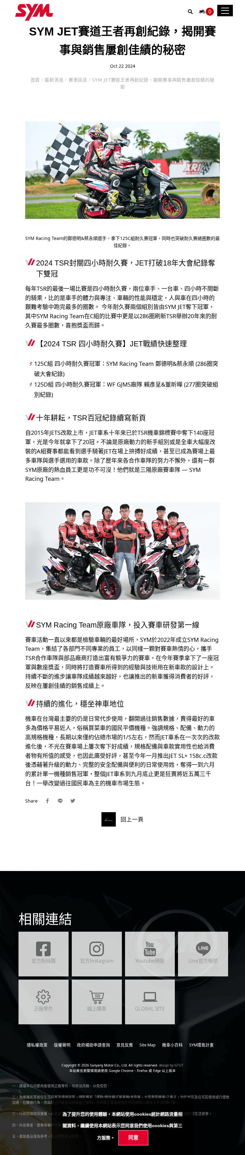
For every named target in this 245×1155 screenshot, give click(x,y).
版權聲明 (62, 1045)
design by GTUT (171, 1065)
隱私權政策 (37, 1045)
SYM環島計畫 (201, 1045)
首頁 (36, 80)
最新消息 (54, 80)
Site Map (147, 1045)
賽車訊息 (78, 80)
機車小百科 (172, 1045)
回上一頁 (132, 819)
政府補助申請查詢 (93, 1045)
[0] (202, 13)
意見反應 (124, 1045)
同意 (133, 1137)
